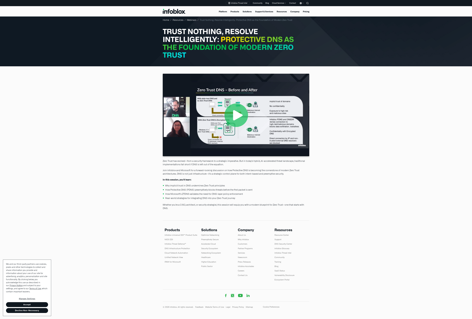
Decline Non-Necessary (27, 310)
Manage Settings (27, 299)
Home (166, 20)
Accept (27, 304)
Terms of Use (35, 288)
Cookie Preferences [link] (271, 307)
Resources (178, 20)
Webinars (191, 20)
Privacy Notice (16, 285)
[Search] (307, 5)
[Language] (301, 5)
